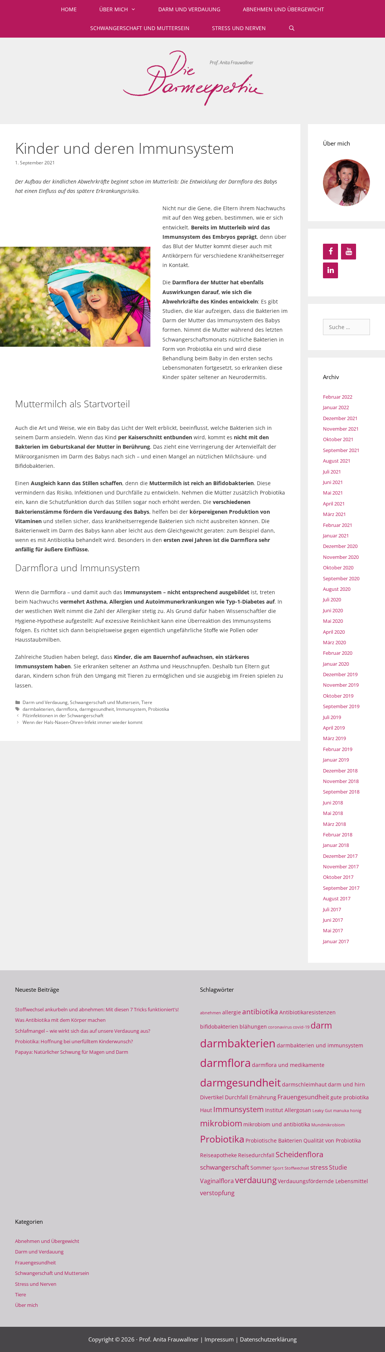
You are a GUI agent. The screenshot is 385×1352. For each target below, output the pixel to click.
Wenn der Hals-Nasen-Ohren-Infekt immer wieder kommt (82, 722)
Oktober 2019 (338, 695)
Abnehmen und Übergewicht (283, 9)
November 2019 (341, 684)
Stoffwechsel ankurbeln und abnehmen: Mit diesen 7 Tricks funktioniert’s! (97, 1009)
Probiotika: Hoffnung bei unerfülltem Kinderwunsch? (74, 1041)
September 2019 (341, 706)
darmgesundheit (96, 709)
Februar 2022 (337, 396)
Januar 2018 (336, 845)
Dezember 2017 (340, 856)
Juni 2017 (333, 920)
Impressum (219, 1339)
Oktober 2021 (338, 439)
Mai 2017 (333, 930)
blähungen (253, 1026)
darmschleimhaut (304, 1084)
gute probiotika (349, 1097)
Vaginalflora (217, 1181)
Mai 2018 (333, 813)
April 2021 (334, 503)
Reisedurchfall (256, 1155)
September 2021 (341, 450)
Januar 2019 (336, 759)
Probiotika (158, 709)
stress (319, 1166)
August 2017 (336, 898)
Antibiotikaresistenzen (307, 1012)
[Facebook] (330, 251)
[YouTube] (348, 251)
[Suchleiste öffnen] (291, 28)
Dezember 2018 (340, 770)
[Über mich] (346, 182)
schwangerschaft (224, 1166)
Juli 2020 (332, 599)
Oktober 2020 (338, 567)
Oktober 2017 (338, 877)
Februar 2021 (337, 525)
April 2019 (334, 727)
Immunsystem (131, 709)
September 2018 (341, 791)
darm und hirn (346, 1084)
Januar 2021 (336, 535)
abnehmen (210, 1012)
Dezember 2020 (340, 546)
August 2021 (336, 460)
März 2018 (334, 824)
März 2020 (334, 642)
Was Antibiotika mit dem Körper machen (60, 1020)
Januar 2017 (336, 941)
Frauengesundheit (303, 1097)
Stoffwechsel (297, 1168)
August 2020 (336, 589)
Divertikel (212, 1097)
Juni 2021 (333, 482)
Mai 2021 (333, 492)
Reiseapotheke (218, 1155)
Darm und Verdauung (189, 9)
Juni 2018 (333, 802)
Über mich (113, 9)
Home (69, 9)
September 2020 (341, 578)
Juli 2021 (332, 471)
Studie (338, 1167)
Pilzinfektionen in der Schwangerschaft (63, 715)
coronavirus (280, 1027)
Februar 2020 (337, 652)
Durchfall (236, 1097)
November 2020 (341, 557)
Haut (206, 1110)
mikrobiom (221, 1123)
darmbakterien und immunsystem (320, 1045)
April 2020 (334, 631)
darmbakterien (38, 709)
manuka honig (347, 1110)
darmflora (66, 709)
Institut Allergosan (288, 1110)
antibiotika (260, 1011)
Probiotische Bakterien (274, 1140)
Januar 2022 (336, 407)
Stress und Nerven (239, 28)
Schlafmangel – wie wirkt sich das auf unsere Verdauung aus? (82, 1030)
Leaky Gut (322, 1110)
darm (321, 1025)
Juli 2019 (332, 717)
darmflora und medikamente (288, 1064)
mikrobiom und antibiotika (276, 1124)
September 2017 (341, 888)
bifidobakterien (219, 1026)
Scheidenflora (299, 1154)
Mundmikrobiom (328, 1124)
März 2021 (334, 514)
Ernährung (262, 1097)
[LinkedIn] (330, 270)
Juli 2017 (332, 909)
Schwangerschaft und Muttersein (139, 28)
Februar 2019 (337, 749)
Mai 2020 (333, 621)
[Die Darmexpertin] (192, 76)
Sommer (260, 1167)
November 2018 (341, 781)
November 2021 (341, 428)
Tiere (146, 702)
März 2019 (334, 738)
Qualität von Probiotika (332, 1140)
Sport (278, 1168)
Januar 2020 (336, 663)
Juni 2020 (333, 610)
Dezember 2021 (340, 418)
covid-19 (301, 1027)
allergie (231, 1012)
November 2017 (341, 866)
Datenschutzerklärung (268, 1339)
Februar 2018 (337, 834)
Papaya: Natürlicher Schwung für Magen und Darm (71, 1052)
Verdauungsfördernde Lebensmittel (323, 1181)
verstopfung (217, 1193)
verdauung (256, 1179)
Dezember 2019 (340, 674)
